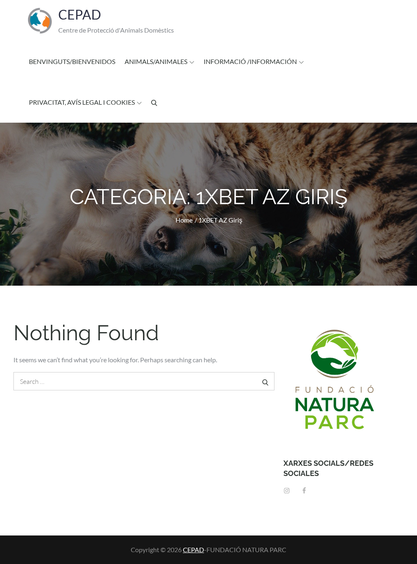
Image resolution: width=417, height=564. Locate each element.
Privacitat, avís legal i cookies (82, 102)
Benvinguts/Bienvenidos (72, 61)
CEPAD (79, 14)
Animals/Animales (156, 61)
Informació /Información (250, 61)
